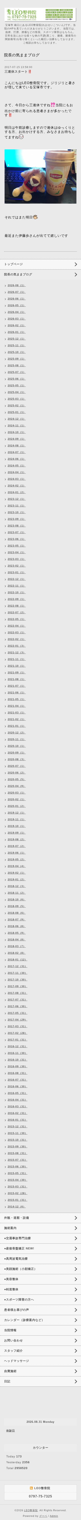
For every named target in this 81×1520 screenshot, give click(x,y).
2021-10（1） (17, 665)
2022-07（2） (17, 612)
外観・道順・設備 (16, 1217)
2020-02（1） (17, 799)
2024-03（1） (17, 479)
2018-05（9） (17, 932)
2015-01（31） (17, 1200)
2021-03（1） (17, 712)
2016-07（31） (17, 1079)
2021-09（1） (17, 672)
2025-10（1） (17, 352)
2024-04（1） (17, 472)
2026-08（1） (17, 285)
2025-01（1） (17, 412)
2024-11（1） (17, 425)
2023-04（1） (17, 552)
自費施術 (10, 1371)
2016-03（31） (17, 1106)
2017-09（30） (17, 986)
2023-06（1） (17, 539)
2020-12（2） (17, 732)
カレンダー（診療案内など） (24, 1320)
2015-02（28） (17, 1193)
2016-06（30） (17, 1086)
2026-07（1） (17, 292)
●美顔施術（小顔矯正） (20, 1268)
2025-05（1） (17, 385)
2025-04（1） (17, 392)
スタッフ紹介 (13, 1350)
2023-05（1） (17, 545)
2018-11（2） (17, 892)
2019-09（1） (17, 832)
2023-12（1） (17, 499)
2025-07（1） (17, 372)
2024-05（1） (17, 465)
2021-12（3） (17, 652)
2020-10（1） (17, 746)
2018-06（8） (17, 926)
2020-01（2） (17, 806)
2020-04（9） (17, 786)
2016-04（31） (17, 1099)
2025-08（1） (17, 365)
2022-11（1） (17, 585)
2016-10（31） (17, 1059)
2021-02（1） (17, 719)
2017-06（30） (17, 1006)
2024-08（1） (17, 445)
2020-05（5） (17, 779)
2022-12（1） (17, 579)
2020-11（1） (17, 739)
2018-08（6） (17, 912)
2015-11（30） (17, 1133)
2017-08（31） (17, 993)
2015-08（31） (17, 1153)
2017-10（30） (17, 979)
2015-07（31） (17, 1159)
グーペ (43, 1516)
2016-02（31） (17, 1113)
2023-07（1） (17, 532)
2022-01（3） (17, 645)
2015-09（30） (17, 1146)
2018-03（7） (17, 946)
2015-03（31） (17, 1186)
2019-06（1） (17, 852)
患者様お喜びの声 (16, 1309)
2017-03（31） (17, 1026)
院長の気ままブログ (18, 274)
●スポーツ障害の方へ (19, 1299)
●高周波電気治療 (16, 1258)
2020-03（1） (17, 792)
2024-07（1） (17, 452)
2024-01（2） (17, 492)
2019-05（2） (17, 859)
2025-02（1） (17, 405)
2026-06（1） (17, 298)
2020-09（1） (17, 752)
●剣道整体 (11, 1289)
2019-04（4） (17, 866)
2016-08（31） (17, 1073)
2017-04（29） (17, 1019)
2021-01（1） (17, 726)
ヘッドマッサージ (16, 1360)
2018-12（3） (17, 886)
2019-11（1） (17, 819)
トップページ (13, 264)
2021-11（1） (17, 659)
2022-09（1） (17, 599)
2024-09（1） (17, 438)
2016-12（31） (17, 1046)
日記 (7, 1381)
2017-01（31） (17, 1039)
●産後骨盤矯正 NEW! (19, 1248)
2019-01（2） (17, 879)
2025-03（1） (17, 398)
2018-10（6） (17, 899)
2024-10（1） (17, 432)
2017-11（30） (17, 973)
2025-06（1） (17, 378)
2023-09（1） (17, 519)
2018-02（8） (17, 953)
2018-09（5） (17, 906)
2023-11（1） (17, 505)
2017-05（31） (17, 1013)
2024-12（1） (17, 418)
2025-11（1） (17, 345)
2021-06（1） (17, 692)
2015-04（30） (17, 1179)
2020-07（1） (17, 766)
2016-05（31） (17, 1093)
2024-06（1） (17, 459)
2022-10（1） (17, 592)
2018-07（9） (17, 919)
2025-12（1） (17, 338)
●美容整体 (11, 1279)
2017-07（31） (17, 999)
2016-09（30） (17, 1066)
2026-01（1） (17, 332)
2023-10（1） (17, 512)
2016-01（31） (17, 1119)
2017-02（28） (17, 1033)
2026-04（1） (17, 312)
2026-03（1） (17, 318)
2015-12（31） (17, 1126)
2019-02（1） (17, 872)
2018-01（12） (17, 959)
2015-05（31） (17, 1173)
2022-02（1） (17, 639)
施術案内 (10, 1228)
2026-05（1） (17, 305)
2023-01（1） (17, 572)
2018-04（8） (17, 939)
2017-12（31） (17, 966)
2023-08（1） (17, 525)
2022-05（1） (17, 619)
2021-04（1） (17, 706)
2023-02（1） (17, 565)
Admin (54, 1516)
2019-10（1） (17, 826)
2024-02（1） (17, 485)
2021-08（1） (17, 679)
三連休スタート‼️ (18, 71)
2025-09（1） (17, 358)
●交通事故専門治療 (17, 1238)
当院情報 (10, 1330)
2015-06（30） (17, 1166)
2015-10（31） (17, 1139)
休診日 (10, 1430)
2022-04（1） (17, 625)
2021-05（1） (17, 699)
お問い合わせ (13, 1340)
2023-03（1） (17, 559)
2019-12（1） (17, 812)
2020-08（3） (17, 759)
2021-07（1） (17, 685)
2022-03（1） (17, 632)
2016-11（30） (17, 1053)
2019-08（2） (17, 839)
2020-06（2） (17, 772)
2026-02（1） (17, 325)
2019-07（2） (17, 846)
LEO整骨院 (31, 1510)
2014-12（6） (17, 1206)
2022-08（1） (17, 605)
